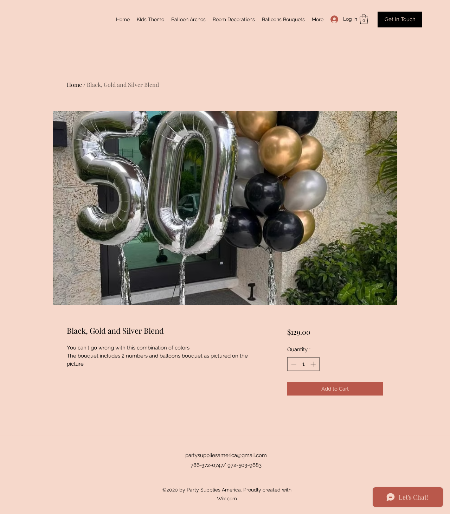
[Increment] (314, 364)
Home (74, 84)
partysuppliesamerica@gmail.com (226, 455)
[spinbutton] (303, 364)
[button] (364, 19)
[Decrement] (293, 364)
